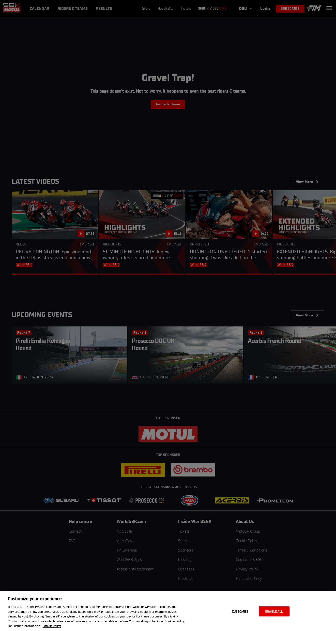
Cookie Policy (52, 626)
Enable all (274, 611)
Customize (240, 611)
